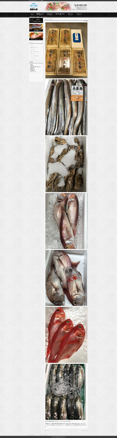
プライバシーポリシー (43, 434)
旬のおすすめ (33, 49)
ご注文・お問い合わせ (35, 55)
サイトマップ (32, 434)
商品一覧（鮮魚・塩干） (35, 51)
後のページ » (85, 430)
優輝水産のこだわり (34, 47)
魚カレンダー (33, 53)
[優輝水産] (33, 10)
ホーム (32, 45)
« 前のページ (46, 430)
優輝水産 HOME (32, 16)
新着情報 (37, 16)
